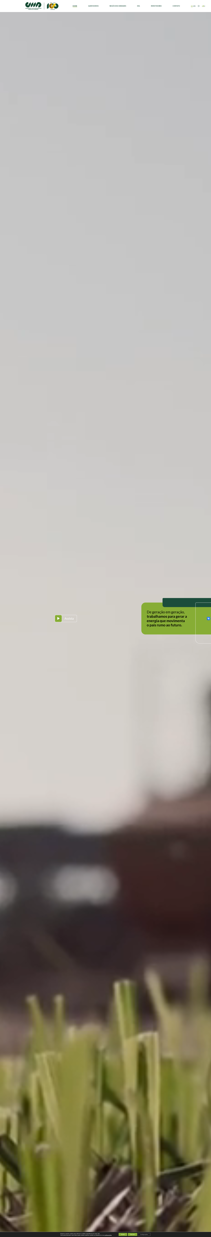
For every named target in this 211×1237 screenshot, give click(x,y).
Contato (176, 6)
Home (75, 6)
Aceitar (123, 1234)
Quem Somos (93, 6)
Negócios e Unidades (118, 6)
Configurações (144, 1234)
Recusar (132, 1234)
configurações (108, 1235)
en (194, 6)
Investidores (156, 6)
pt (192, 6)
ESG (138, 6)
